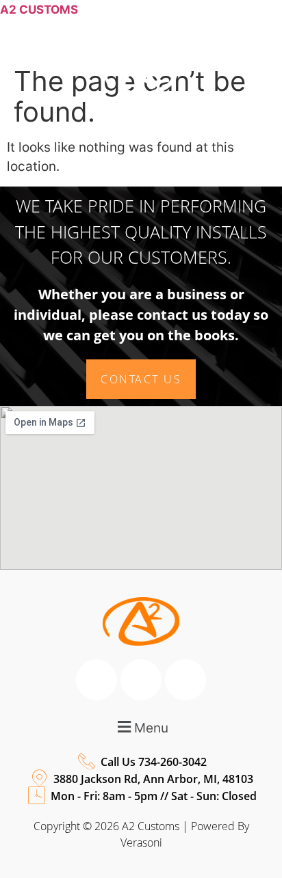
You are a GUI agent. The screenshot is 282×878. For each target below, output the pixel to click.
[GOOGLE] (217, 130)
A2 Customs (39, 9)
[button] (141, 177)
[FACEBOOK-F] (186, 130)
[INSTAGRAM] (247, 130)
